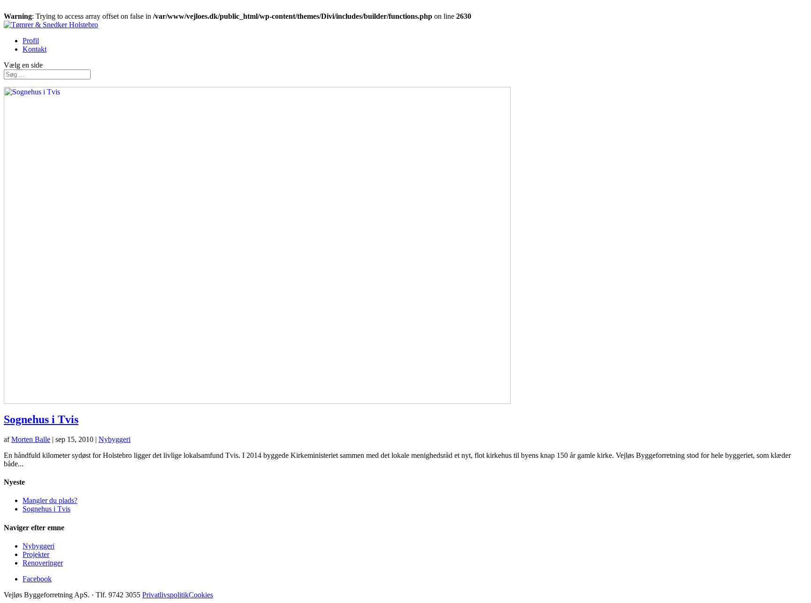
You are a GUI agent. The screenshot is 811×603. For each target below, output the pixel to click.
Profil (31, 41)
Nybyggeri (114, 439)
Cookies (201, 595)
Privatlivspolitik (165, 595)
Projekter (36, 554)
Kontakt (34, 49)
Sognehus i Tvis (41, 419)
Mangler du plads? (50, 500)
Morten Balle (30, 439)
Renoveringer (43, 563)
